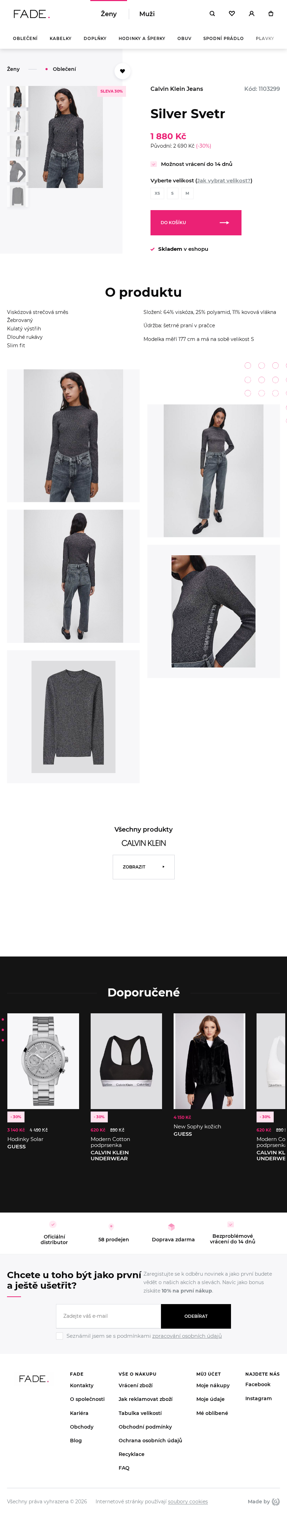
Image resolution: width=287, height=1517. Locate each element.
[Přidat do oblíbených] (122, 71)
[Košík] (270, 14)
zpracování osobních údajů (187, 1336)
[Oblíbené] (232, 14)
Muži (147, 14)
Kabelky (61, 38)
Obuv (184, 38)
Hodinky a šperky (142, 38)
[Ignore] (143, 1341)
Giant (275, 1501)
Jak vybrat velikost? (224, 180)
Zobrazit (134, 867)
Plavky (265, 38)
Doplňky (95, 38)
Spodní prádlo (223, 38)
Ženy (109, 14)
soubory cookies (188, 1501)
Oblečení (25, 38)
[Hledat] (212, 14)
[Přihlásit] (251, 14)
